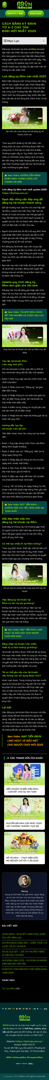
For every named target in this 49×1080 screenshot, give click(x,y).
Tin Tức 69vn (8, 988)
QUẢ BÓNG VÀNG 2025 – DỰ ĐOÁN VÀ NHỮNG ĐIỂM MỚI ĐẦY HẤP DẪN (24, 962)
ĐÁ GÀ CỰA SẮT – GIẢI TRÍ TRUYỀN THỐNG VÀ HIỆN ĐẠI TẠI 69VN (23, 953)
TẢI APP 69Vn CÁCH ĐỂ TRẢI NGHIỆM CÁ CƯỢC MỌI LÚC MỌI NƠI (24, 315)
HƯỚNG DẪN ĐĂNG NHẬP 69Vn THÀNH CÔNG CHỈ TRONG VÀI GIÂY (23, 178)
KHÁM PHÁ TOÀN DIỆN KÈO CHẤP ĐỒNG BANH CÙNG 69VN (24, 971)
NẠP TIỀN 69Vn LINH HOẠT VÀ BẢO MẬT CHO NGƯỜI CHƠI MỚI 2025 (23, 633)
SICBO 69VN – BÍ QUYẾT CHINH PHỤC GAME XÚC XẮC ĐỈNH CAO (23, 936)
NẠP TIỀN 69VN (31, 736)
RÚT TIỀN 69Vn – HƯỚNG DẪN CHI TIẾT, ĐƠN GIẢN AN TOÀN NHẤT (24, 507)
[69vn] (24, 5)
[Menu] (4, 5)
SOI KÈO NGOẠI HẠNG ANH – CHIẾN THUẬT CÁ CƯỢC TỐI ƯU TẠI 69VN (24, 944)
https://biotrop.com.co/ (15, 193)
